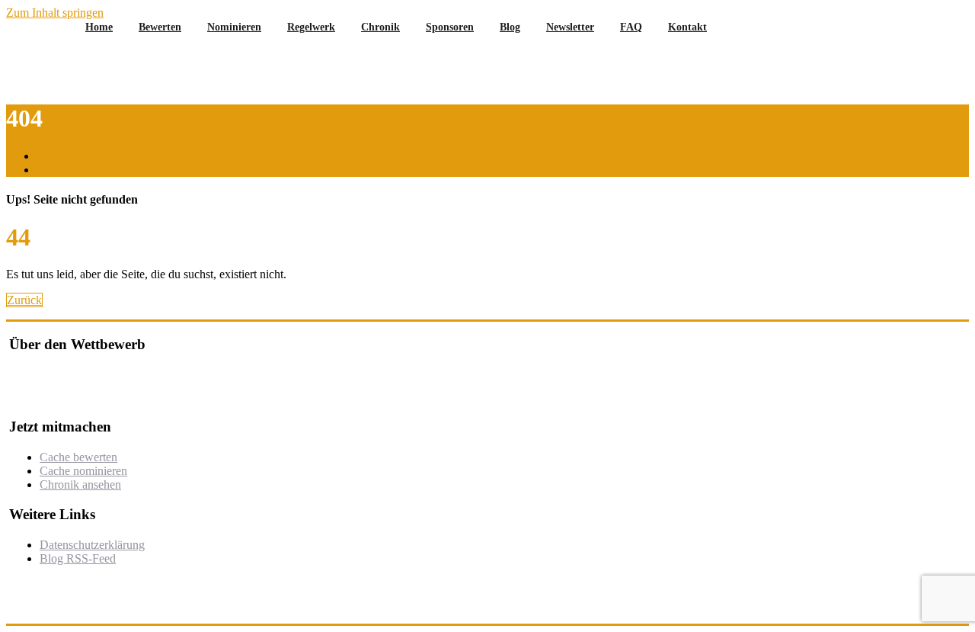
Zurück (24, 300)
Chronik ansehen (80, 484)
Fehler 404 (62, 169)
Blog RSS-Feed (78, 558)
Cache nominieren (83, 470)
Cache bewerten (78, 457)
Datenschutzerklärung (92, 544)
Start (48, 155)
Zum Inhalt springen (55, 12)
